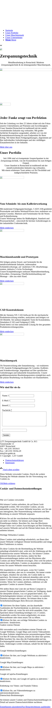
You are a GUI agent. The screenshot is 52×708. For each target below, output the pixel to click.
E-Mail (6, 400)
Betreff (6, 405)
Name (5, 395)
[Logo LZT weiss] (26, 26)
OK (1, 483)
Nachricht (7, 410)
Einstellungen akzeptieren (11, 707)
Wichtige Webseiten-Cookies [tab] (12, 535)
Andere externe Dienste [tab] (10, 625)
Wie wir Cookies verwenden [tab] (12, 500)
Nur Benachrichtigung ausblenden (36, 707)
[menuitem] (28, 30)
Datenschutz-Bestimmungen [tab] (12, 695)
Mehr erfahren (9, 483)
